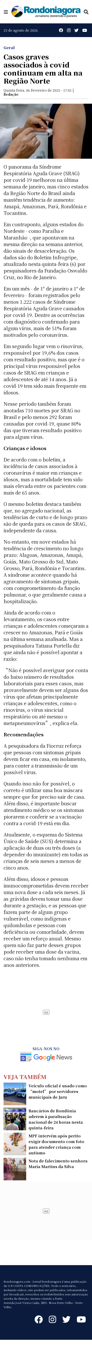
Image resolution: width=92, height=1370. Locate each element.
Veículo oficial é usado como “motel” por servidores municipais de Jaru (58, 1091)
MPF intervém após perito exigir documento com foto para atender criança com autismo (56, 1144)
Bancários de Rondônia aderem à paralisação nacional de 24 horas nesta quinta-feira (56, 1119)
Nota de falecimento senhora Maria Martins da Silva (58, 1163)
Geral (9, 47)
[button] (6, 11)
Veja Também (25, 1076)
